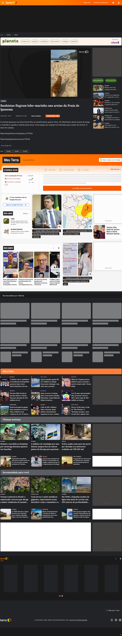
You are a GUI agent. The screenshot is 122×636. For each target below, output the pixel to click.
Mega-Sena (44, 377)
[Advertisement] (107, 461)
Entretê (12, 391)
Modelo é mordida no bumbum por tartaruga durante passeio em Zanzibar (14, 446)
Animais (17, 151)
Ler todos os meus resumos (82, 188)
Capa (1, 35)
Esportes (45, 509)
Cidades (8, 151)
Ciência (64, 441)
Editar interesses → (115, 169)
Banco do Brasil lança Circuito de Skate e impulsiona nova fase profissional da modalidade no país (50, 514)
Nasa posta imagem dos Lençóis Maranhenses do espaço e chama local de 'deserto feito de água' (81, 514)
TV (72, 391)
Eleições (12, 377)
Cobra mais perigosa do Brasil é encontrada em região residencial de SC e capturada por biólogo (51, 461)
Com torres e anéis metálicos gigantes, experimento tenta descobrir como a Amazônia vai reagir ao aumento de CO (45, 499)
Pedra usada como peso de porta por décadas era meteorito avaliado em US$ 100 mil (76, 446)
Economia (43, 391)
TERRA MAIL (87, 2)
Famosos (73, 377)
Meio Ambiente (77, 456)
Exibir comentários (36, 116)
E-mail (113, 2)
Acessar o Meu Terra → (29, 160)
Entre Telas (74, 404)
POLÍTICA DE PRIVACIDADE (78, 620)
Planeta (8, 35)
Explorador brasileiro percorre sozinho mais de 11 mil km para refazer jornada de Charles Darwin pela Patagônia (20, 461)
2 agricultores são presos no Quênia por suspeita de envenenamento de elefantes (82, 461)
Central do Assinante (100, 2)
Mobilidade (13, 404)
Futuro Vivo (108, 108)
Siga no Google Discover (14, 205)
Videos (16, 35)
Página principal (11, 2)
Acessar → (26, 213)
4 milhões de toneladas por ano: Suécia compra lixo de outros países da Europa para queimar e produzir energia (45, 447)
